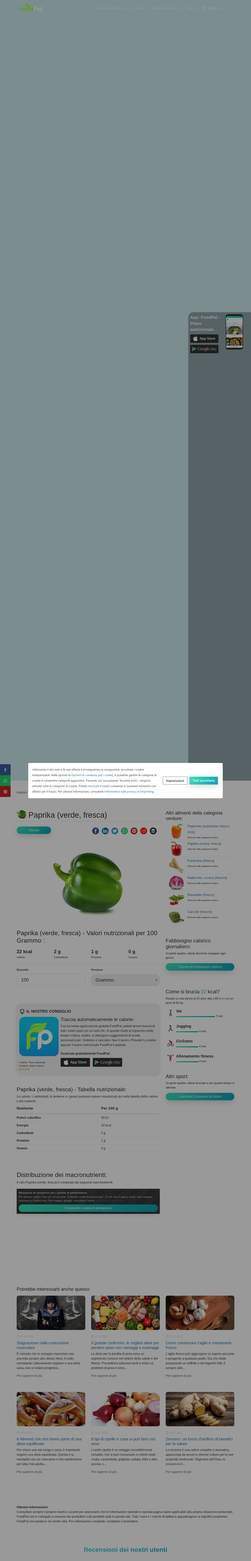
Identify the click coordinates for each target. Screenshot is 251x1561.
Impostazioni (175, 781)
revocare (93, 786)
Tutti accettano (204, 780)
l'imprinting (147, 791)
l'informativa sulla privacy (120, 791)
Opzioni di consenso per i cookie (92, 775)
